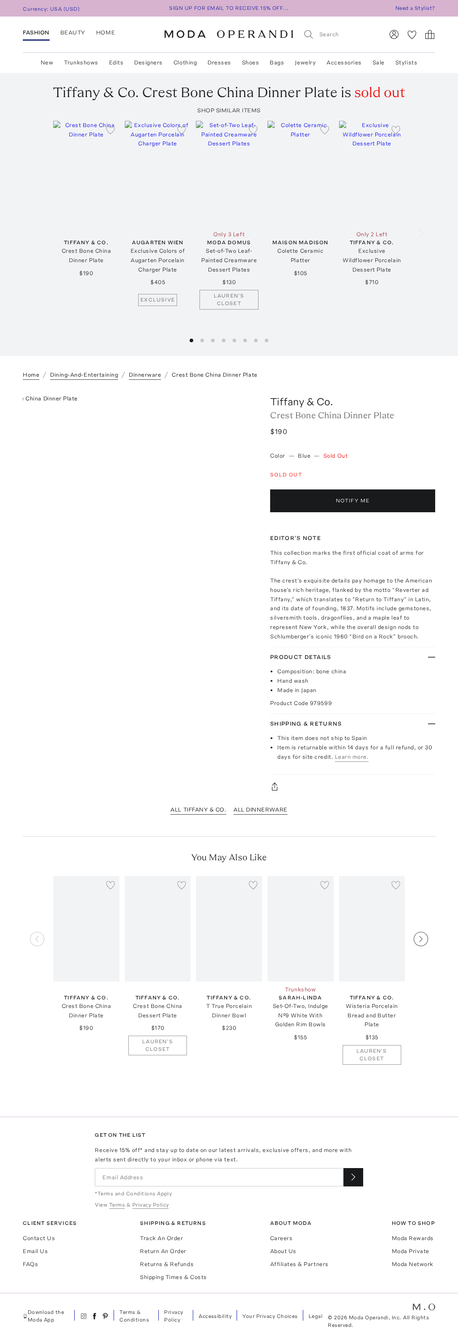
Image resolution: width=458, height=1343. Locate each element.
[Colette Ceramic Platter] (300, 173)
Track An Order (161, 1238)
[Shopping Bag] (429, 34)
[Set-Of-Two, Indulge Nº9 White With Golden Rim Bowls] (300, 929)
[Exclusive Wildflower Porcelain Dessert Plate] (372, 173)
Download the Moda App (46, 1316)
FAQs (30, 1264)
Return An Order (163, 1251)
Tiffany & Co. (301, 401)
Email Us (35, 1251)
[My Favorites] (412, 34)
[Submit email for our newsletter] (353, 1177)
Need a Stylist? (415, 8)
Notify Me (353, 500)
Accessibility (215, 1316)
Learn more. (352, 756)
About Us (283, 1251)
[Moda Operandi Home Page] (229, 34)
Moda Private (410, 1251)
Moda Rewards (413, 1238)
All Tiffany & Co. (198, 809)
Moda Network (412, 1264)
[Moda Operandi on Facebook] (94, 1316)
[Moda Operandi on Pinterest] (105, 1316)
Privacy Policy (173, 1316)
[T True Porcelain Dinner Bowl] (229, 929)
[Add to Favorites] (110, 129)
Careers (281, 1238)
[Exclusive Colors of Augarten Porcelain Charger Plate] (158, 173)
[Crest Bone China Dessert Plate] (158, 929)
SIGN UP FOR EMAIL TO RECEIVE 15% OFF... (229, 8)
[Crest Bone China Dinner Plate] (86, 173)
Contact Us (39, 1238)
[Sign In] (394, 34)
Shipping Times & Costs (173, 1277)
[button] (191, 340)
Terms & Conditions (134, 1316)
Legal (315, 1316)
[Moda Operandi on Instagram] (83, 1316)
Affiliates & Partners (299, 1264)
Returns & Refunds (167, 1264)
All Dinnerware (260, 809)
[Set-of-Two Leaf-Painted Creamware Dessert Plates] (229, 173)
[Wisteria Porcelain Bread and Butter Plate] (372, 929)
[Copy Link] (352, 786)
